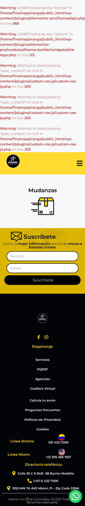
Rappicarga (42, 346)
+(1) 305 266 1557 (58, 457)
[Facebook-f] (39, 337)
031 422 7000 (58, 442)
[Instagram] (46, 337)
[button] (75, 496)
